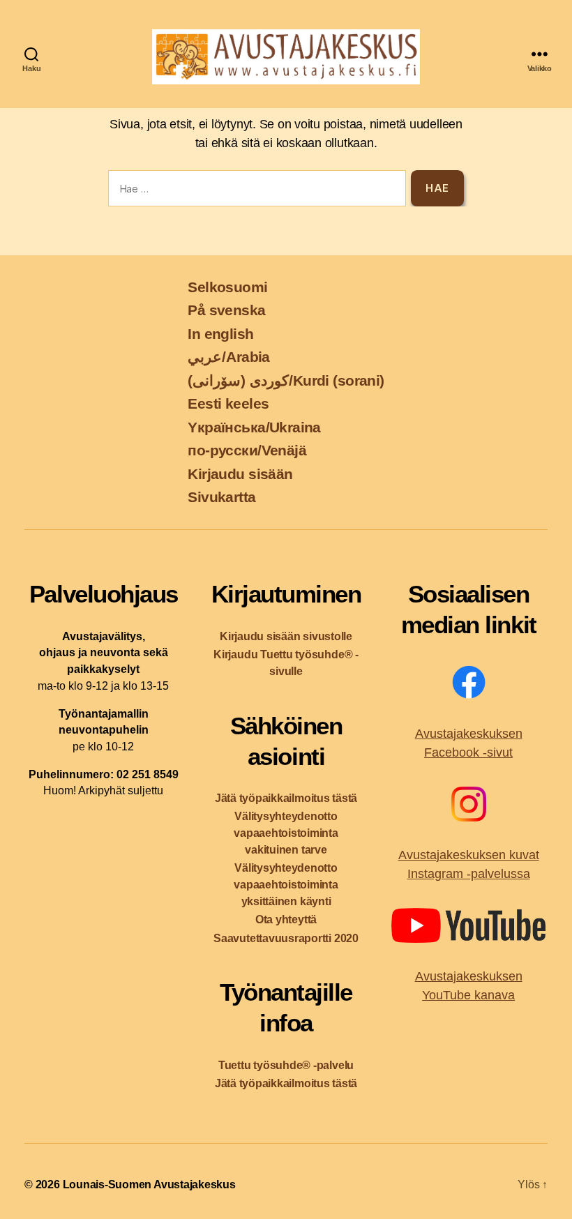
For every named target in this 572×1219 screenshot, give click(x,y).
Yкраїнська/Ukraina (254, 427)
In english (220, 334)
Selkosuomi (227, 287)
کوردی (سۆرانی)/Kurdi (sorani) (286, 380)
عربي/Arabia (229, 357)
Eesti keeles (228, 403)
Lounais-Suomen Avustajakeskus (149, 1184)
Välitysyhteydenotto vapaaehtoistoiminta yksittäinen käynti (286, 884)
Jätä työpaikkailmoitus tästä (286, 798)
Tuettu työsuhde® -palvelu (286, 1065)
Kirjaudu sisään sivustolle (286, 636)
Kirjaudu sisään (240, 474)
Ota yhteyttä (286, 919)
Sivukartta (221, 497)
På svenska (226, 310)
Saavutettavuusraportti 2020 (286, 938)
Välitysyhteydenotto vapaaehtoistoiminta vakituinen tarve (286, 833)
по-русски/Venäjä (247, 450)
